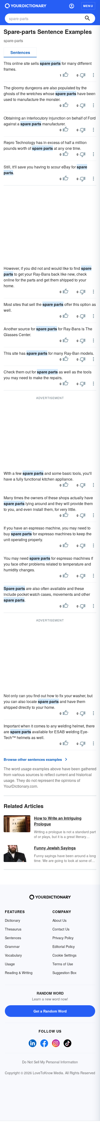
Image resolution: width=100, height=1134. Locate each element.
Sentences (20, 52)
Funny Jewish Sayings (55, 848)
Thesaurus (13, 929)
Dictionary (12, 920)
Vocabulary (13, 955)
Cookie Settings (64, 955)
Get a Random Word (50, 1011)
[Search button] (87, 18)
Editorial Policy (63, 946)
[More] (93, 75)
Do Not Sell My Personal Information (50, 1061)
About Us (59, 920)
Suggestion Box (64, 972)
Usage (10, 963)
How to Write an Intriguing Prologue (58, 821)
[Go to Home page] (25, 6)
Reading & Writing (19, 972)
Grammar (12, 946)
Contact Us (60, 929)
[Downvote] (82, 75)
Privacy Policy (63, 937)
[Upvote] (65, 75)
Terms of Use (62, 963)
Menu (88, 6)
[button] (72, 6)
